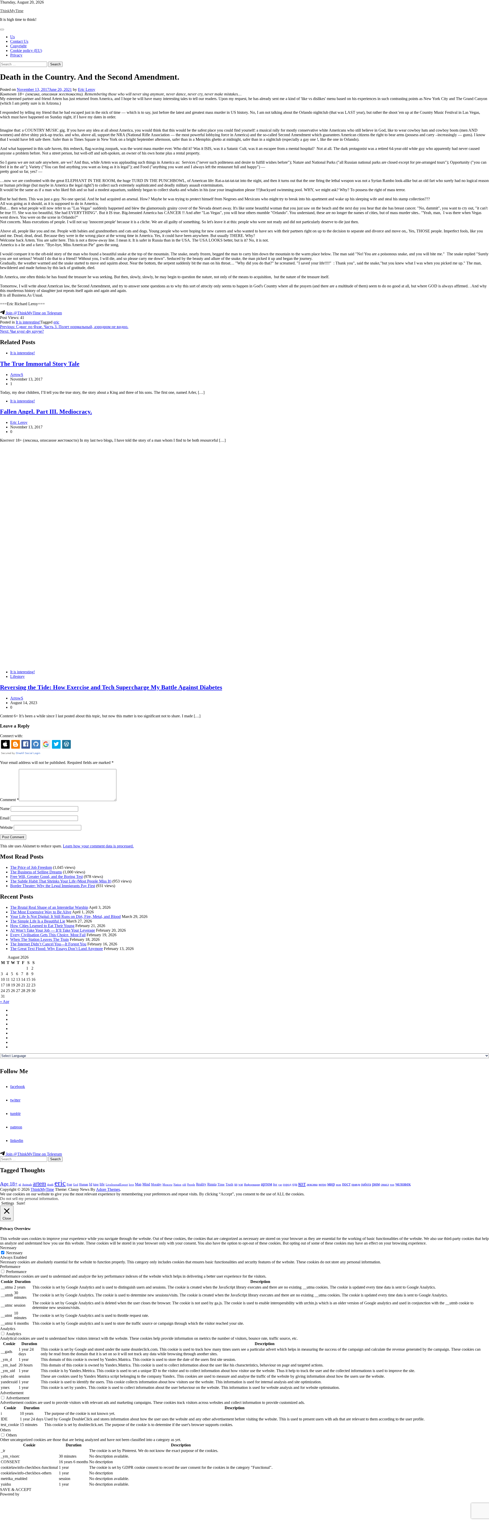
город (287, 1184)
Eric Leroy (86, 89)
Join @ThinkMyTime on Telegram (33, 313)
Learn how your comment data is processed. (98, 846)
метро (322, 1184)
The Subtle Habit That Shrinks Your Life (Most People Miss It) (60, 881)
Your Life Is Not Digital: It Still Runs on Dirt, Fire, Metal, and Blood (65, 916)
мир (331, 1183)
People (191, 1184)
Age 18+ (9, 1183)
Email (4, 818)
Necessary (14, 1253)
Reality (201, 1184)
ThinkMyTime (11, 11)
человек (403, 1183)
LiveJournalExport (117, 1184)
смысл (385, 1184)
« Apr (4, 1001)
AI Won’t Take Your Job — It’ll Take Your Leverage (52, 930)
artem (39, 1183)
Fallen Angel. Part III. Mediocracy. (46, 411)
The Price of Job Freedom (31, 867)
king (96, 1184)
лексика (312, 1184)
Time (221, 1184)
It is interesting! (28, 322)
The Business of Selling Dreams (36, 872)
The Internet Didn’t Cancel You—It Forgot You (48, 944)
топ (392, 1184)
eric (56, 322)
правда (355, 1184)
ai (20, 1184)
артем (266, 1183)
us (235, 1184)
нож (338, 1184)
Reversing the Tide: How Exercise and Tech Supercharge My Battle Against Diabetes (111, 687)
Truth (229, 1184)
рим (376, 1183)
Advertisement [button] (11, 1393)
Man (138, 1184)
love (131, 1184)
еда (294, 1184)
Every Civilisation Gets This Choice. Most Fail (48, 935)
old (184, 1184)
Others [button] (5, 1430)
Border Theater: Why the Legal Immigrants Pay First (52, 886)
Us (12, 37)
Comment (9, 800)
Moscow (167, 1184)
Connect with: (11, 736)
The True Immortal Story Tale (39, 363)
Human (83, 1184)
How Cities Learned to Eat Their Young (42, 926)
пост (346, 1184)
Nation (177, 1184)
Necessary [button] (8, 1248)
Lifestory (17, 676)
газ (280, 1184)
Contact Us (19, 41)
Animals (27, 1184)
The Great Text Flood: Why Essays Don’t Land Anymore (56, 948)
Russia (211, 1184)
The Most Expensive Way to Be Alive (40, 912)
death (50, 1184)
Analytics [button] (7, 1328)
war (240, 1184)
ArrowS (16, 374)
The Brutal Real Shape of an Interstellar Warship (49, 907)
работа (366, 1184)
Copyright (18, 46)
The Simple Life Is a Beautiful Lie (37, 921)
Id (90, 1184)
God (75, 1184)
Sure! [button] (21, 1203)
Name (5, 808)
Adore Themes (108, 1189)
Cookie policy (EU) (26, 50)
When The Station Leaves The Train (39, 939)
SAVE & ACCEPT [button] (15, 1489)
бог (275, 1184)
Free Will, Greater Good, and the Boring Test (46, 876)
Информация (252, 1184)
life (102, 1184)
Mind (146, 1184)
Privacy (16, 55)
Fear (69, 1184)
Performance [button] (10, 1266)
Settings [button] (7, 1203)
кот (302, 1184)
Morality (156, 1184)
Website (6, 827)
